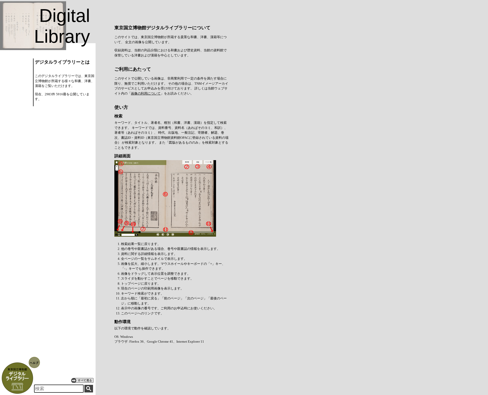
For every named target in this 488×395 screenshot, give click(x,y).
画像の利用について (146, 93)
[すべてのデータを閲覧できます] (82, 380)
